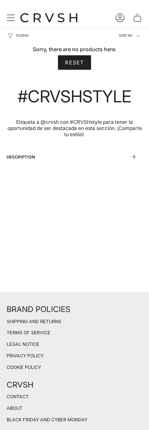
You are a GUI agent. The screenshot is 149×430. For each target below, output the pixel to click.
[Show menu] (10, 17)
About (14, 408)
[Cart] (137, 17)
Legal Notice (23, 344)
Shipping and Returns (34, 321)
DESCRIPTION (21, 156)
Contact (18, 396)
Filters (22, 35)
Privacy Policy (25, 356)
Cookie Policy (24, 367)
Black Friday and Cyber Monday (47, 420)
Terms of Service (28, 332)
